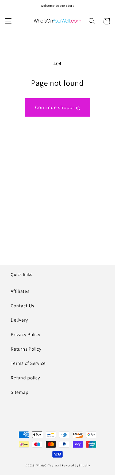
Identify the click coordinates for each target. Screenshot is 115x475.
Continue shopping (57, 107)
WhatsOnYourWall (48, 465)
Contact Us (22, 306)
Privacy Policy (25, 334)
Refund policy (25, 378)
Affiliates (20, 291)
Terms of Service (28, 363)
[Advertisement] (57, 198)
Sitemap (19, 392)
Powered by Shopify (76, 465)
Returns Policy (26, 349)
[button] (8, 21)
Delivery (19, 320)
